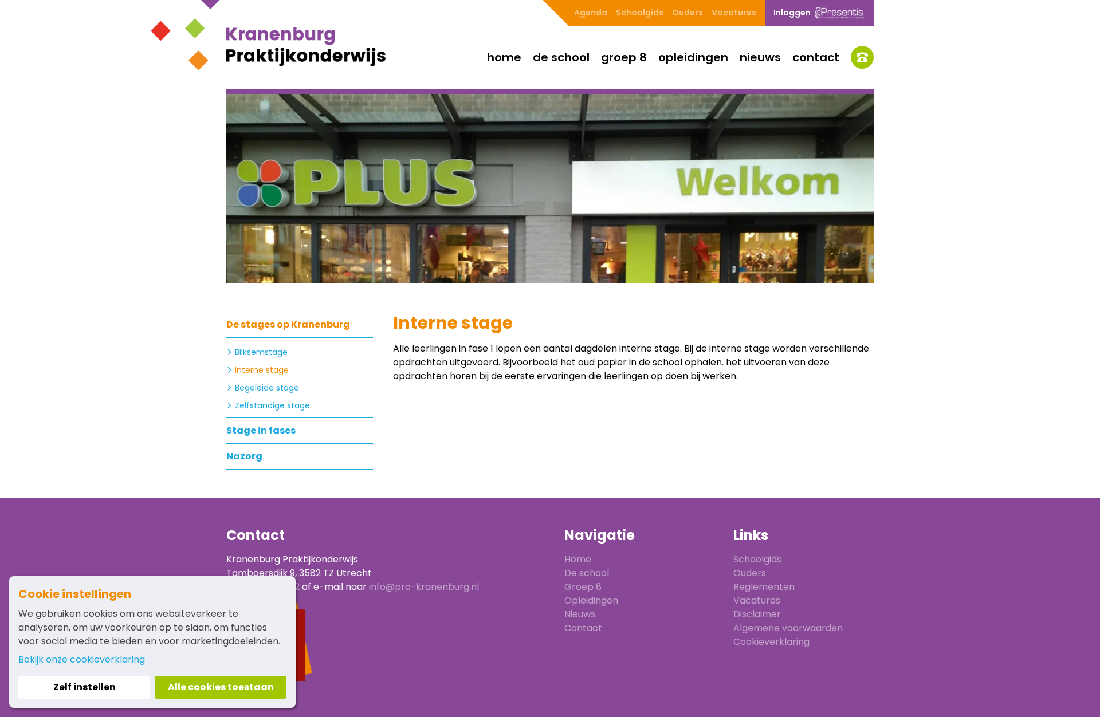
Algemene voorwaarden (788, 628)
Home (504, 57)
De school (561, 57)
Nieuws (760, 57)
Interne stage (262, 370)
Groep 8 (624, 57)
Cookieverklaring (771, 641)
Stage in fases (261, 430)
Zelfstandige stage (272, 405)
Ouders (687, 12)
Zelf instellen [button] (84, 687)
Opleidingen (693, 57)
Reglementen (764, 586)
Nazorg (244, 456)
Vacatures (734, 12)
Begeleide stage (267, 387)
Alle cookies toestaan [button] (221, 687)
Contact (815, 57)
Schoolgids (639, 12)
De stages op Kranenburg (288, 324)
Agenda (590, 12)
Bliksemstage (261, 352)
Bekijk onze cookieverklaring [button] (81, 659)
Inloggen (792, 12)
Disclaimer (757, 614)
